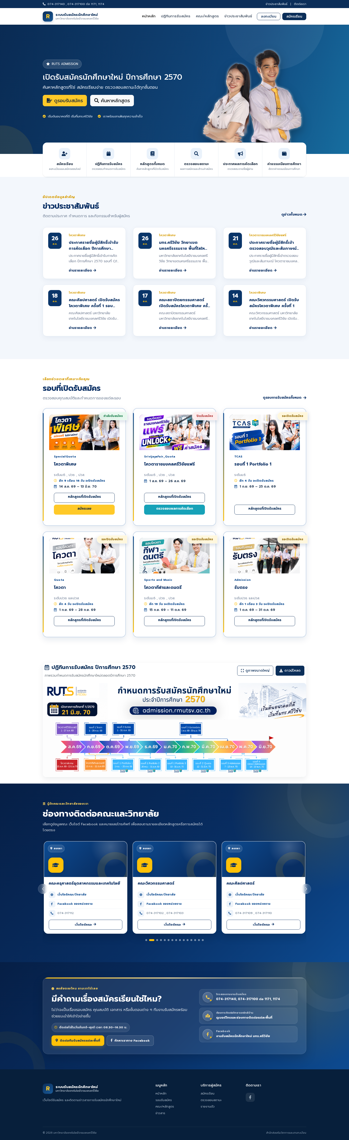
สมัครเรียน (294, 16)
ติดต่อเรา (300, 4)
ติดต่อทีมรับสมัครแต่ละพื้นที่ (80, 1040)
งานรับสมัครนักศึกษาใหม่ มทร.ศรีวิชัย (243, 1036)
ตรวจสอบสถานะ (211, 1100)
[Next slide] (306, 889)
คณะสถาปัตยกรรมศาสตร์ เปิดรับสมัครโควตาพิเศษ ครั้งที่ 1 (184, 303)
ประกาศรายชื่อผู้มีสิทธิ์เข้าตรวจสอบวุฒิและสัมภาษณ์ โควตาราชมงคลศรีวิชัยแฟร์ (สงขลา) (273, 246)
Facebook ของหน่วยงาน (75, 904)
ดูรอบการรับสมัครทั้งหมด (282, 397)
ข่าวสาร (160, 1113)
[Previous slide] (43, 889)
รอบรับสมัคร (164, 1100)
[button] (146, 940)
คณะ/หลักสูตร (207, 16)
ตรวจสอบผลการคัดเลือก (174, 508)
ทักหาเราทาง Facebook (132, 1040)
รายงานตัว (208, 1106)
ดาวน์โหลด (292, 670)
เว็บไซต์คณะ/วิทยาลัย (71, 894)
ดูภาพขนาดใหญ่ (257, 670)
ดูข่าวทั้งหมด (291, 214)
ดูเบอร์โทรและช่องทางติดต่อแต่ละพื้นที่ (244, 1017)
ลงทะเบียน (268, 16)
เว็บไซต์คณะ (83, 924)
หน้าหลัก (149, 16)
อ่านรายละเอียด (80, 270)
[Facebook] (250, 1097)
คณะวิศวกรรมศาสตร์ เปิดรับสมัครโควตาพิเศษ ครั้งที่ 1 (274, 303)
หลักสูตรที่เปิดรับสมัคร (84, 496)
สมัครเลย (84, 508)
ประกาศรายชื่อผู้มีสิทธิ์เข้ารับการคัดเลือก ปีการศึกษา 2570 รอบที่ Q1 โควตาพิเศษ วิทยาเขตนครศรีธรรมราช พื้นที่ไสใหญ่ (94, 246)
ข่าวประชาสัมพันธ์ (277, 4)
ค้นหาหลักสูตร (115, 100)
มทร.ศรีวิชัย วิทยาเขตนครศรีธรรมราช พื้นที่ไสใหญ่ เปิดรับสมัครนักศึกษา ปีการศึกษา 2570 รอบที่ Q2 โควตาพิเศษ (184, 246)
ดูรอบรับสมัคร (68, 100)
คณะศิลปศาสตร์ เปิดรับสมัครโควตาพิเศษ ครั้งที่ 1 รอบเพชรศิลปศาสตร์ (94, 303)
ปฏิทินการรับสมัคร (175, 16)
